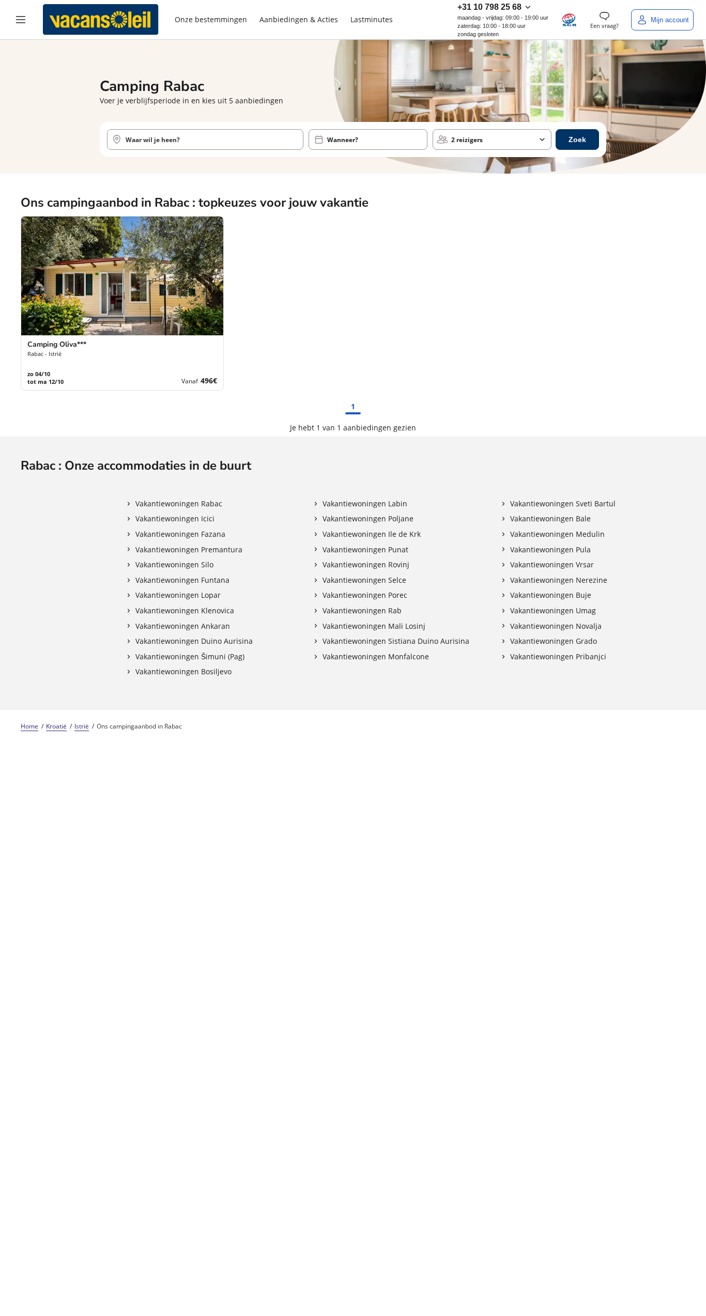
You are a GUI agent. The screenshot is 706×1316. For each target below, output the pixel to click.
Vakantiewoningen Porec (365, 595)
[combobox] (205, 139)
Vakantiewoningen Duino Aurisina (194, 641)
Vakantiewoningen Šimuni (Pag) (189, 656)
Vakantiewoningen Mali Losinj (374, 626)
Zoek (577, 139)
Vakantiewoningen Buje (550, 595)
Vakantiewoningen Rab (362, 610)
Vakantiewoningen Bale (550, 518)
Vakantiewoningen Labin (365, 503)
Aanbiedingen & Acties (298, 19)
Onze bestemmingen (211, 19)
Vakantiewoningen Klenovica (184, 610)
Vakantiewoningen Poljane (368, 518)
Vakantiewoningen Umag (553, 610)
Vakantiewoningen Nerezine (558, 580)
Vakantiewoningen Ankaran (182, 626)
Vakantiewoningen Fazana (180, 534)
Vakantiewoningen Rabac (178, 503)
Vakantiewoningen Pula (550, 549)
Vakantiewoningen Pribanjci (558, 656)
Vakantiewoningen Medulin (557, 534)
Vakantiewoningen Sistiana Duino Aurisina (396, 641)
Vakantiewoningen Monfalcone (376, 656)
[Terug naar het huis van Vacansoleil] (100, 19)
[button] (20, 19)
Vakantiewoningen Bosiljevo (183, 671)
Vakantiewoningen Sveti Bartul (563, 503)
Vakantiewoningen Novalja (556, 626)
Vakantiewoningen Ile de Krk (372, 534)
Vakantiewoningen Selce (364, 580)
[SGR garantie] (569, 19)
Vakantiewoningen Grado (553, 641)
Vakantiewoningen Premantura (188, 549)
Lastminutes (371, 19)
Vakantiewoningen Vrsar (552, 564)
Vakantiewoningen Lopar (178, 595)
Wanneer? (342, 139)
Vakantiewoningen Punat (365, 549)
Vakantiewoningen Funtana (182, 580)
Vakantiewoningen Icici (174, 518)
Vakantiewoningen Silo (174, 564)
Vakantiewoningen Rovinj (366, 564)
